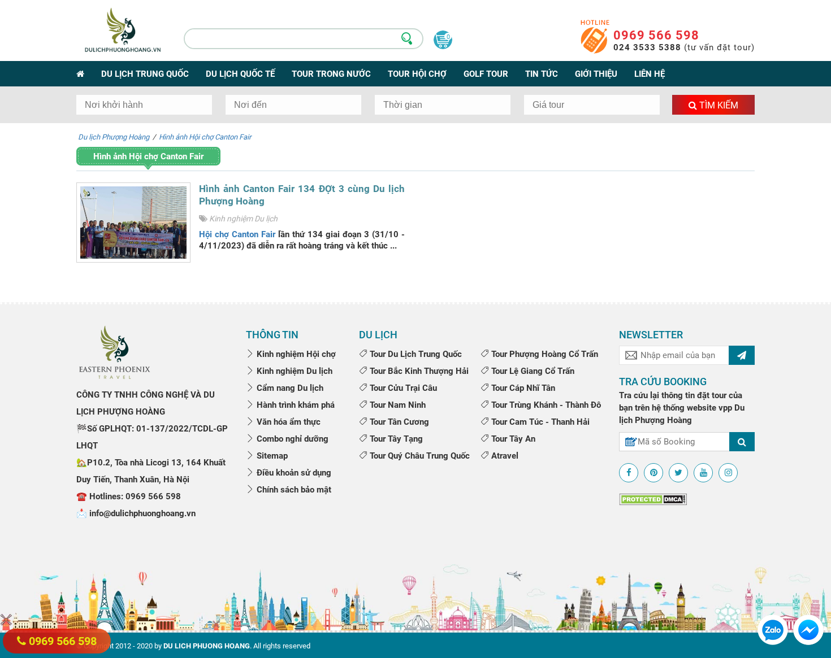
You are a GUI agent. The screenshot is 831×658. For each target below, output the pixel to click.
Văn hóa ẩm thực (287, 422)
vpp (725, 408)
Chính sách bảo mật (292, 490)
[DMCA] (653, 499)
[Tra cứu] (742, 441)
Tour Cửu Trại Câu (402, 388)
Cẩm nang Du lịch (288, 388)
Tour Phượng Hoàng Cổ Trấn (543, 354)
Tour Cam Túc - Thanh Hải (539, 422)
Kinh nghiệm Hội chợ (295, 354)
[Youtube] (703, 472)
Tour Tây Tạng (395, 439)
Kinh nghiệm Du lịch (243, 218)
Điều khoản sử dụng (292, 473)
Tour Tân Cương (398, 422)
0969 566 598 (656, 35)
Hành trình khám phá (294, 405)
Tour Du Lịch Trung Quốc (414, 354)
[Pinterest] (653, 472)
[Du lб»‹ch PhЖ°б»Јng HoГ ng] (114, 351)
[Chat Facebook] (808, 629)
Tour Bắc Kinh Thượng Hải (418, 371)
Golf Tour (486, 74)
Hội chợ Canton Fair (237, 234)
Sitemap (271, 456)
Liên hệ (649, 74)
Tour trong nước (331, 74)
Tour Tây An (512, 439)
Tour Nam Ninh (396, 405)
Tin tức (541, 74)
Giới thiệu (596, 74)
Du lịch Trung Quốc (145, 74)
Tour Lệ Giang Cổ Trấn (531, 371)
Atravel (503, 456)
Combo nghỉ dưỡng (291, 439)
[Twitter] (678, 472)
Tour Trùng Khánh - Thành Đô (545, 405)
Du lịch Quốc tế (240, 74)
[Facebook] (628, 472)
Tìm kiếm (717, 105)
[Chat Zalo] (773, 629)
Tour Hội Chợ (417, 74)
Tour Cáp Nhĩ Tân (522, 388)
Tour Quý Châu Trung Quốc (418, 456)
